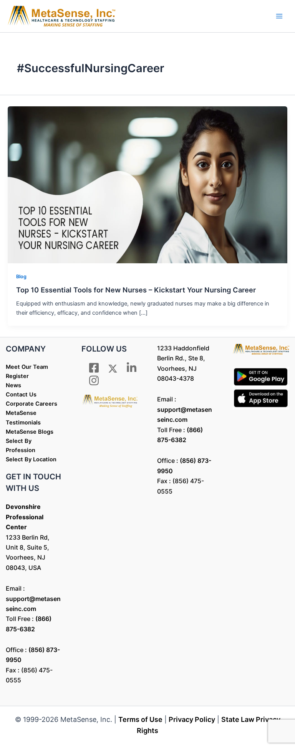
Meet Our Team (27, 366)
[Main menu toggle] (279, 16)
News (13, 385)
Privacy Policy (192, 719)
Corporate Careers (31, 403)
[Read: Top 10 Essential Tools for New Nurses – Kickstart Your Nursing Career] (147, 184)
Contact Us (21, 394)
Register (17, 376)
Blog (21, 276)
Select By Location (31, 459)
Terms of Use (140, 719)
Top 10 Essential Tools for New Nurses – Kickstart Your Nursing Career (136, 290)
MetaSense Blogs (29, 431)
